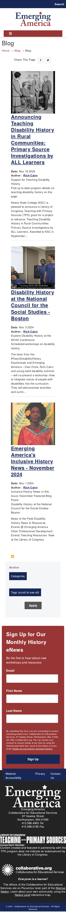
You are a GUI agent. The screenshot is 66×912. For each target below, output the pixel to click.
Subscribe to (13, 556)
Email (10, 670)
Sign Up (33, 759)
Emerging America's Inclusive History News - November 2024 (32, 461)
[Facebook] (40, 58)
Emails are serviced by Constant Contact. (32, 748)
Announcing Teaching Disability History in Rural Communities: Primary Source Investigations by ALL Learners (32, 139)
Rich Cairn (30, 175)
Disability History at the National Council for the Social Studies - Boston (32, 305)
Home (6, 50)
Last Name (14, 710)
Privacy (40, 773)
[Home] (33, 12)
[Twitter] (48, 58)
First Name (14, 690)
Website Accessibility (14, 776)
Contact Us (55, 776)
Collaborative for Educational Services (31, 906)
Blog (17, 50)
